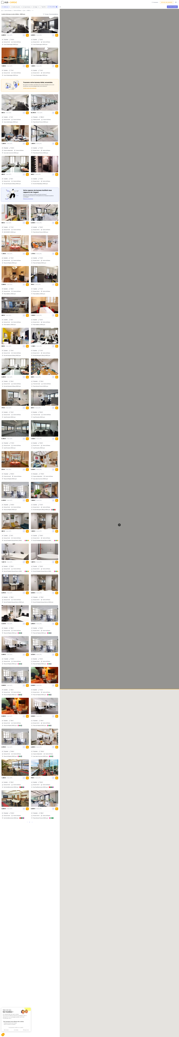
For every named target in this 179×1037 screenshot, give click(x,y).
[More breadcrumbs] (33, 10)
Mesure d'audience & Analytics (10, 1024)
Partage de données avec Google (10, 1023)
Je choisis (16, 1029)
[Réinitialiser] (60, 6)
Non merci (6, 1029)
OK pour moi (26, 1029)
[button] (119, 524)
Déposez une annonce (28, 198)
